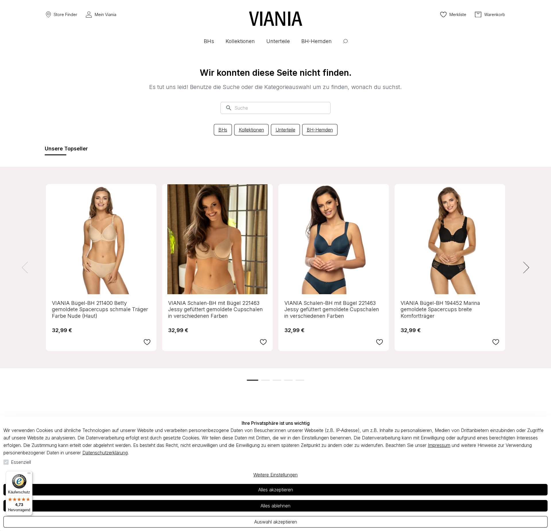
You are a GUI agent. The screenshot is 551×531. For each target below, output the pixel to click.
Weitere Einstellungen (275, 475)
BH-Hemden (320, 130)
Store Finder (65, 14)
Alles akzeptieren (275, 490)
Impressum (439, 445)
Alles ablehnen (275, 506)
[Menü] (29, 474)
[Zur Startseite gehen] (275, 18)
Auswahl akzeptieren (275, 522)
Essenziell (21, 462)
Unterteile (285, 130)
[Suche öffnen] (345, 45)
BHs (222, 130)
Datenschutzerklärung (105, 453)
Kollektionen (251, 130)
